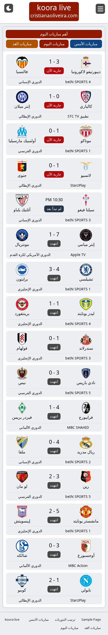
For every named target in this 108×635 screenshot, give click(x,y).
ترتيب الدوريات (65, 619)
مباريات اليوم (69, 627)
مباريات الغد (92, 627)
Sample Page (91, 619)
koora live (12, 619)
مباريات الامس (39, 619)
